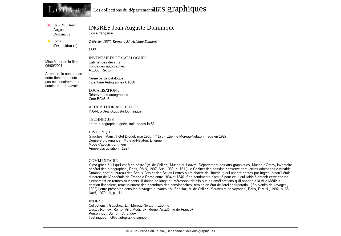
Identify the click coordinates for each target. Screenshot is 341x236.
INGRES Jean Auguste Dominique (64, 29)
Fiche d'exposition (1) (65, 43)
